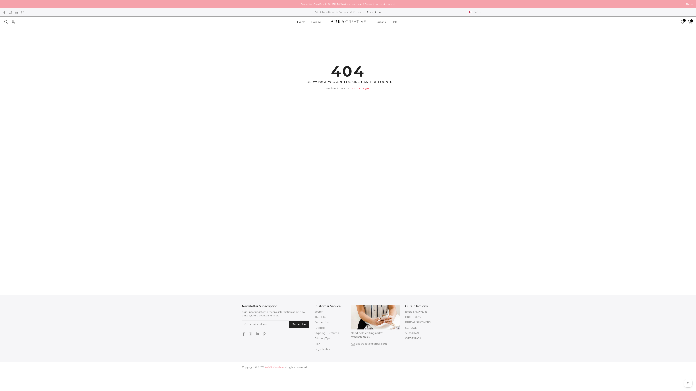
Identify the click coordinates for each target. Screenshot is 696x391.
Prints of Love (374, 12)
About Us (320, 317)
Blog (317, 344)
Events (301, 21)
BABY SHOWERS (416, 311)
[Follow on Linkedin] (16, 12)
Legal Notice (322, 349)
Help (394, 21)
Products (380, 21)
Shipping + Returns (326, 333)
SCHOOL (411, 327)
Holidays (316, 21)
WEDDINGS (413, 338)
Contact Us (321, 322)
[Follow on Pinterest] (22, 12)
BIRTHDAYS (413, 317)
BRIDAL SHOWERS (418, 322)
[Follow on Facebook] (4, 12)
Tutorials (319, 327)
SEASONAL (412, 333)
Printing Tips (322, 338)
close (7, 4)
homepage (360, 88)
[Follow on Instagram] (10, 12)
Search (318, 311)
